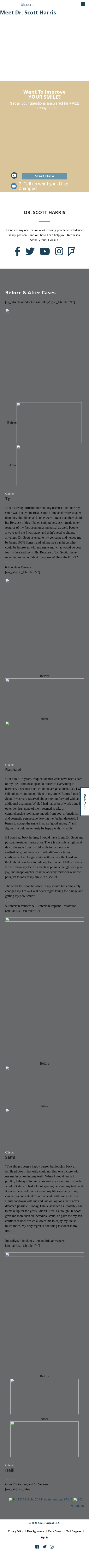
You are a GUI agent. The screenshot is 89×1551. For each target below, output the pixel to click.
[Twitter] (44, 1547)
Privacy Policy (15, 1531)
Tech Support (73, 1531)
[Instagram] (52, 1547)
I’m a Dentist (55, 1531)
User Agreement (35, 1531)
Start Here (44, 176)
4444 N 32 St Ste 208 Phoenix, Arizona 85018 (42, 1499)
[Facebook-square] (37, 1547)
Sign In (44, 1537)
